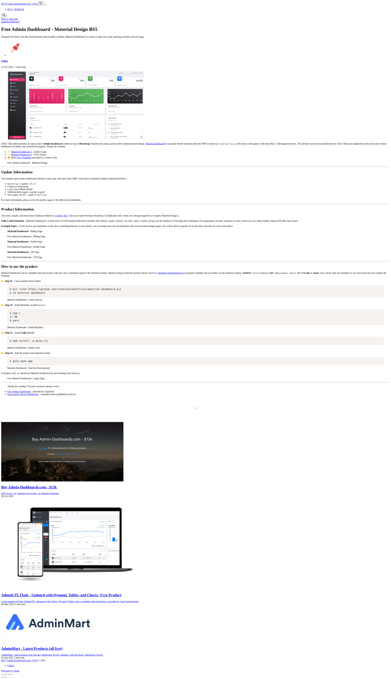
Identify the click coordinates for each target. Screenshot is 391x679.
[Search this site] (41, 3)
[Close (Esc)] (2, 674)
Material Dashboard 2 (21, 151)
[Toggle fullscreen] (8, 674)
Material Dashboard (154, 143)
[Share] (5, 674)
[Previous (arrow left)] (2, 677)
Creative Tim (61, 215)
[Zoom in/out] (11, 674)
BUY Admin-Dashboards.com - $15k (19, 4)
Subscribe (13, 19)
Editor (4, 61)
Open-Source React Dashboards (22, 394)
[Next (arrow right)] (5, 677)
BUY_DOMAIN (15, 9)
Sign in (4, 19)
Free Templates (24, 157)
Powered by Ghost (10, 671)
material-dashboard (10, 21)
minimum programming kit (171, 273)
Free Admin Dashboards (19, 391)
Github (10, 665)
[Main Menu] (45, 4)
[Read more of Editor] (15, 55)
